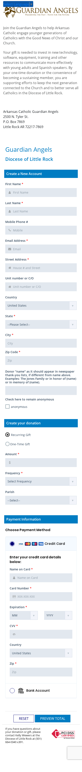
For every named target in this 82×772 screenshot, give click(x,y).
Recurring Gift (20, 435)
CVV (14, 626)
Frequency (14, 473)
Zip (13, 663)
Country (11, 297)
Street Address (17, 259)
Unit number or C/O (19, 278)
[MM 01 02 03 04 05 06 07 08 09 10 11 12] (24, 615)
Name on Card (21, 569)
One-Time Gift (20, 444)
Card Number (21, 588)
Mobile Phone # (16, 222)
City (9, 335)
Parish (9, 492)
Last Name (14, 203)
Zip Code (12, 352)
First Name (14, 184)
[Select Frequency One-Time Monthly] (41, 481)
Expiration (18, 607)
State (10, 316)
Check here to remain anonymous (29, 399)
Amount (12, 454)
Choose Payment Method (27, 530)
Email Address (16, 240)
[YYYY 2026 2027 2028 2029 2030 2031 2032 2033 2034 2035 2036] (58, 615)
